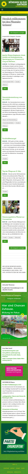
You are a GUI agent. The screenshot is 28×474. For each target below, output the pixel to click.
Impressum (10, 472)
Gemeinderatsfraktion (8, 122)
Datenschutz (17, 472)
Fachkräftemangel (9, 138)
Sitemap (18, 468)
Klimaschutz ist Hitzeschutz (10, 409)
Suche (22, 468)
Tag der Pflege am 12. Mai (11, 171)
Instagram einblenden (14, 298)
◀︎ (2, 323)
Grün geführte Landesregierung (11, 353)
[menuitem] (6, 468)
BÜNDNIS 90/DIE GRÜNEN (18, 3)
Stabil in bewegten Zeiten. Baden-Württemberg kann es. (13, 359)
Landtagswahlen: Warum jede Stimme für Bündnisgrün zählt (14, 397)
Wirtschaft (17, 237)
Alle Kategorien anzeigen (17, 32)
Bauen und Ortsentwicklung (10, 119)
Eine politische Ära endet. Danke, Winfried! (11, 355)
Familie (5, 237)
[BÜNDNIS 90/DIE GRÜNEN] (4, 4)
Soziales (18, 81)
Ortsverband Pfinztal (6, 12)
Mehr (5, 88)
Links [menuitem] (13, 464)
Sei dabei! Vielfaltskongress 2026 (11, 385)
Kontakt (12, 468)
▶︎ (25, 323)
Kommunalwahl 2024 (8, 81)
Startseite (6, 468)
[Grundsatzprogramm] (14, 371)
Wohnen (5, 84)
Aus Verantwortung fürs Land (10, 351)
